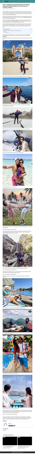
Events (4, 437)
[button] (30, 29)
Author (5, 31)
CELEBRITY (19, 437)
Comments (7, 32)
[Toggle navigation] (31, 1)
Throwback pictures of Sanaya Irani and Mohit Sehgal (12, 30)
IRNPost (9, 423)
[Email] (14, 425)
